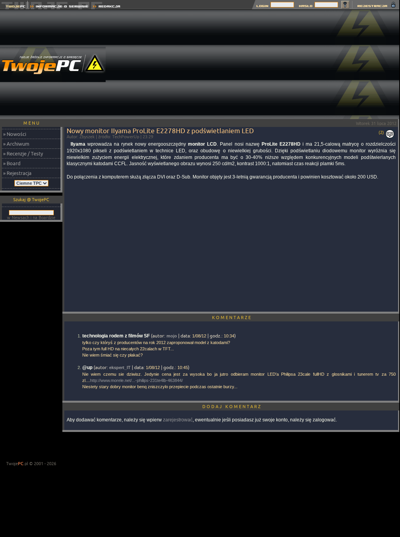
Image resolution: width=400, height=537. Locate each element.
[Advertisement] (258, 64)
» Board (12, 163)
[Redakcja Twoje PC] (106, 7)
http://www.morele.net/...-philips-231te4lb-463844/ (136, 380)
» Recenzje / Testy (23, 153)
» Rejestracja (17, 173)
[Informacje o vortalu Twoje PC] (59, 7)
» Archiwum (16, 143)
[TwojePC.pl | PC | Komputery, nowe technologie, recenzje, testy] (14, 7)
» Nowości (14, 134)
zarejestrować (178, 420)
